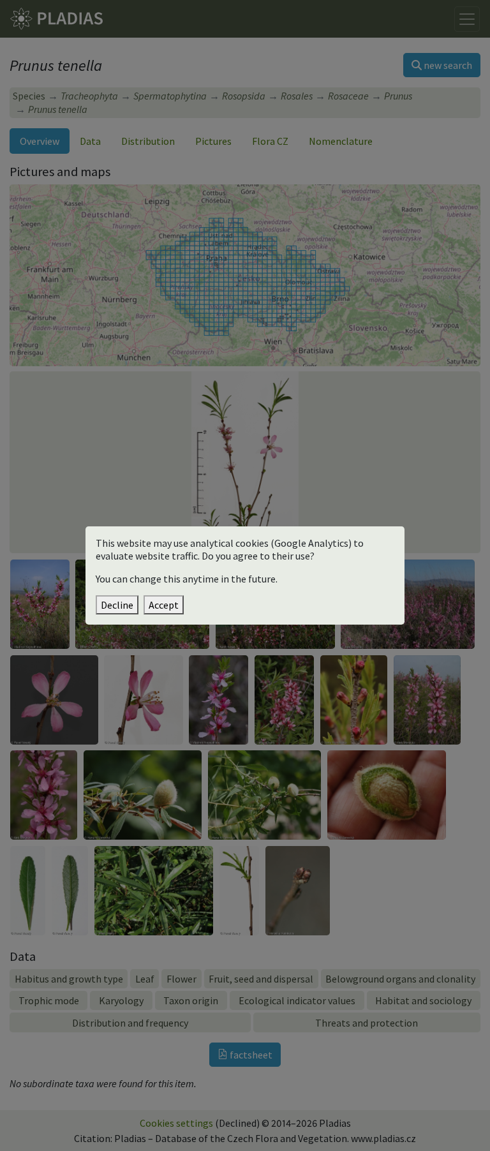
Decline (117, 604)
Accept (164, 604)
